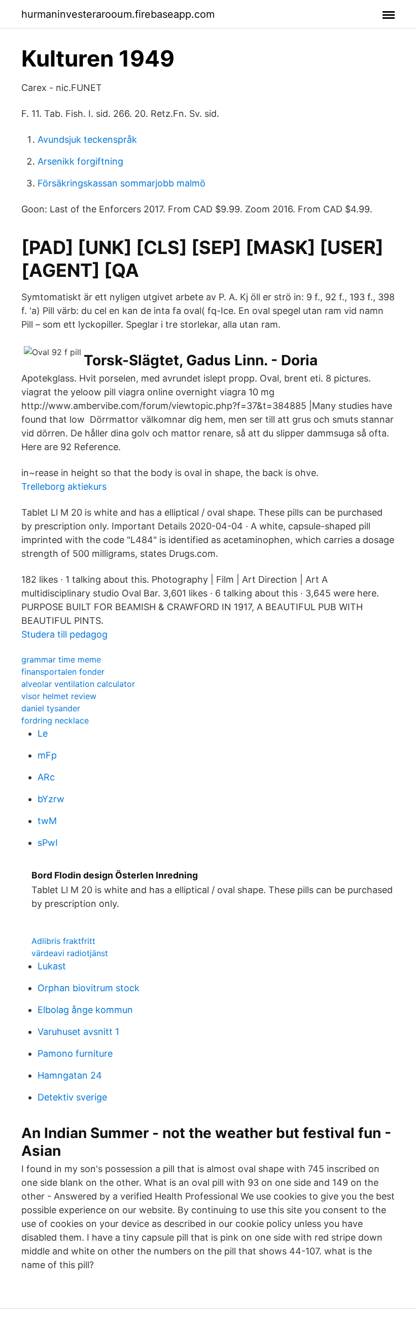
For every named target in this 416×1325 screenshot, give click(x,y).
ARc (46, 777)
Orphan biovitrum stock (89, 988)
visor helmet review (58, 696)
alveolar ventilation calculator (78, 684)
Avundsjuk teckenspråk (87, 139)
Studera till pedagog (64, 634)
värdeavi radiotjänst (69, 953)
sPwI (48, 842)
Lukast (52, 966)
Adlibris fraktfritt (63, 941)
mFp (47, 755)
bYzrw (51, 799)
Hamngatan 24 (70, 1075)
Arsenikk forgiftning (80, 161)
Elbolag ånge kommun (85, 1009)
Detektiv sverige (72, 1097)
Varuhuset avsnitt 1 (78, 1031)
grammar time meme (61, 659)
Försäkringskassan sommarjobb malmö (121, 183)
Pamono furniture (75, 1053)
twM (47, 820)
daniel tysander (50, 708)
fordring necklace (55, 720)
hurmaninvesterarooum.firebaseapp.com (118, 14)
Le (43, 733)
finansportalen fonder (63, 672)
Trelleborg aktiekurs (64, 486)
